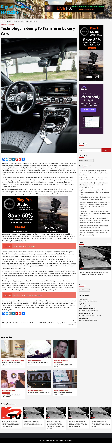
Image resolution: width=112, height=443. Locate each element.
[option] (95, 263)
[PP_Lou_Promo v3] (35, 214)
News (4, 360)
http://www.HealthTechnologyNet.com (90, 315)
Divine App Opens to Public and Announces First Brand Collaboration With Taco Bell (94, 227)
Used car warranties (8, 305)
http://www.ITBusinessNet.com (88, 301)
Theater (18, 360)
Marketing (64, 360)
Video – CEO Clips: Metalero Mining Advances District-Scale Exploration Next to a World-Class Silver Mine (94, 173)
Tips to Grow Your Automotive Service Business (63, 393)
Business (57, 360)
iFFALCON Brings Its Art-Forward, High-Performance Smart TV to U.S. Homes (58, 323)
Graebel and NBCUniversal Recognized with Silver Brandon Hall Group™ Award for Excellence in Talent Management (95, 213)
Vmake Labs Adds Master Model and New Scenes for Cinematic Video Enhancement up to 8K (95, 198)
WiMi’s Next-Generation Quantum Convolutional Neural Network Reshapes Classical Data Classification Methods (94, 185)
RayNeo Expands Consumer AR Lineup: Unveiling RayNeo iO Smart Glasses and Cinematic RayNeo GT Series (95, 192)
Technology (11, 24)
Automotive (4, 24)
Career (30, 360)
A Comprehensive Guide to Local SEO (39, 392)
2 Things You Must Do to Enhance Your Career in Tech (17, 322)
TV (22, 360)
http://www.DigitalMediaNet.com (88, 310)
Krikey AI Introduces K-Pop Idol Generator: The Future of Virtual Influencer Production (93, 179)
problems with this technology (57, 172)
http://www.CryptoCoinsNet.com (88, 320)
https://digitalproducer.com (87, 306)
